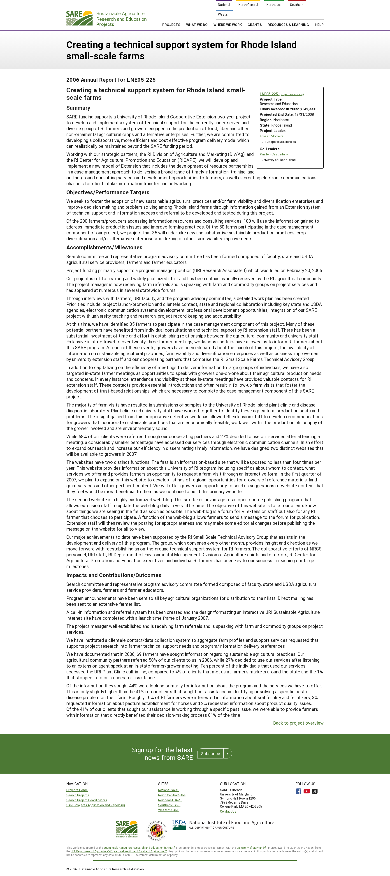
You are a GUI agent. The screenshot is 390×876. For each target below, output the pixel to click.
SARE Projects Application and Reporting (95, 805)
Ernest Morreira (271, 136)
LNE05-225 (282, 93)
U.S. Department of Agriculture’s (90, 851)
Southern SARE (169, 805)
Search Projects (77, 795)
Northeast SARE (170, 800)
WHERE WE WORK (228, 24)
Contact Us (228, 811)
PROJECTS (171, 24)
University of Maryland (250, 847)
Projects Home (77, 790)
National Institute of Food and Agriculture (139, 851)
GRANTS (255, 24)
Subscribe (210, 753)
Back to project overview (298, 723)
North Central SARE (172, 795)
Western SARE (168, 810)
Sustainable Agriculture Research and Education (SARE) (138, 847)
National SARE (168, 790)
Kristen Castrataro (274, 154)
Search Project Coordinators (86, 800)
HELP (319, 24)
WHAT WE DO (197, 24)
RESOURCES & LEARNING (288, 24)
